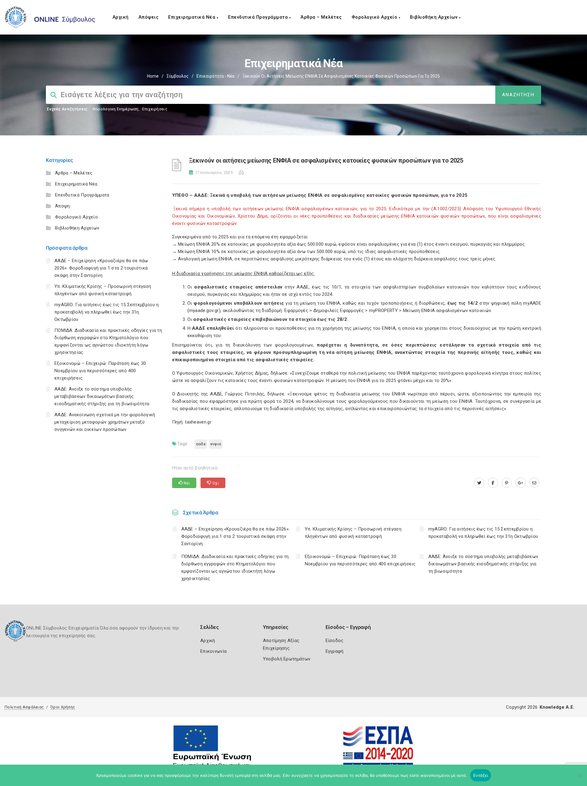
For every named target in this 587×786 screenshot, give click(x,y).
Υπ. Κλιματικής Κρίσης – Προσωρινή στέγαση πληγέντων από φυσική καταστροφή (353, 532)
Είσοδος (335, 640)
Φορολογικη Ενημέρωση (115, 109)
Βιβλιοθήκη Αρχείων (434, 17)
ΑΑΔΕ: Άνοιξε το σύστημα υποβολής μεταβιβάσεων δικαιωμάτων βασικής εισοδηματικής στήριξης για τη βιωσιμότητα (101, 396)
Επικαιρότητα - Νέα (215, 76)
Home (153, 76)
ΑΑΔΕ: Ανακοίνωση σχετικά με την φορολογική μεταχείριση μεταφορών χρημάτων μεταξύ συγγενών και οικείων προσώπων (104, 422)
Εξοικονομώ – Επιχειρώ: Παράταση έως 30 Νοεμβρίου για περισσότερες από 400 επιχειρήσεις (100, 371)
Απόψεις (148, 17)
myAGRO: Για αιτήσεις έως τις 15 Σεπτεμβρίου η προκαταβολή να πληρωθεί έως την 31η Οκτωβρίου (106, 312)
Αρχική (121, 17)
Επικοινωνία (213, 651)
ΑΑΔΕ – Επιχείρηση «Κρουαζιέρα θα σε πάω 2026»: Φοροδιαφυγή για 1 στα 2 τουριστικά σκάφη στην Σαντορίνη (101, 268)
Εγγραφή (335, 651)
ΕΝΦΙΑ (215, 444)
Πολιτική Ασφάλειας (24, 707)
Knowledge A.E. (557, 707)
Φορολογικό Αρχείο (375, 17)
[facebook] (493, 483)
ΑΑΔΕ (201, 444)
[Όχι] (579, 778)
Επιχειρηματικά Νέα (192, 17)
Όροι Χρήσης (62, 707)
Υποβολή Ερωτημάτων (286, 659)
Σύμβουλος (178, 76)
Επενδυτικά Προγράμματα (258, 17)
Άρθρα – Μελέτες (321, 17)
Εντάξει (480, 775)
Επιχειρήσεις (154, 109)
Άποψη (62, 206)
